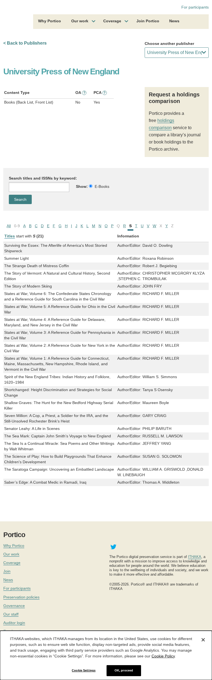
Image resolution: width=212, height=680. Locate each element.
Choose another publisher (169, 43)
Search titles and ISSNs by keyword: (43, 178)
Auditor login (14, 623)
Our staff (10, 614)
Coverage (112, 21)
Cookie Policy (163, 656)
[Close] (203, 640)
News (174, 21)
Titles (9, 236)
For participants (195, 7)
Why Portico (49, 21)
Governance (14, 605)
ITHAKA (194, 557)
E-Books (102, 186)
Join (6, 571)
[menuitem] (49, 21)
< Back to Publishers (25, 43)
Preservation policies (21, 597)
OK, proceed (124, 670)
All (9, 226)
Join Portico (147, 21)
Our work (79, 21)
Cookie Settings (84, 670)
